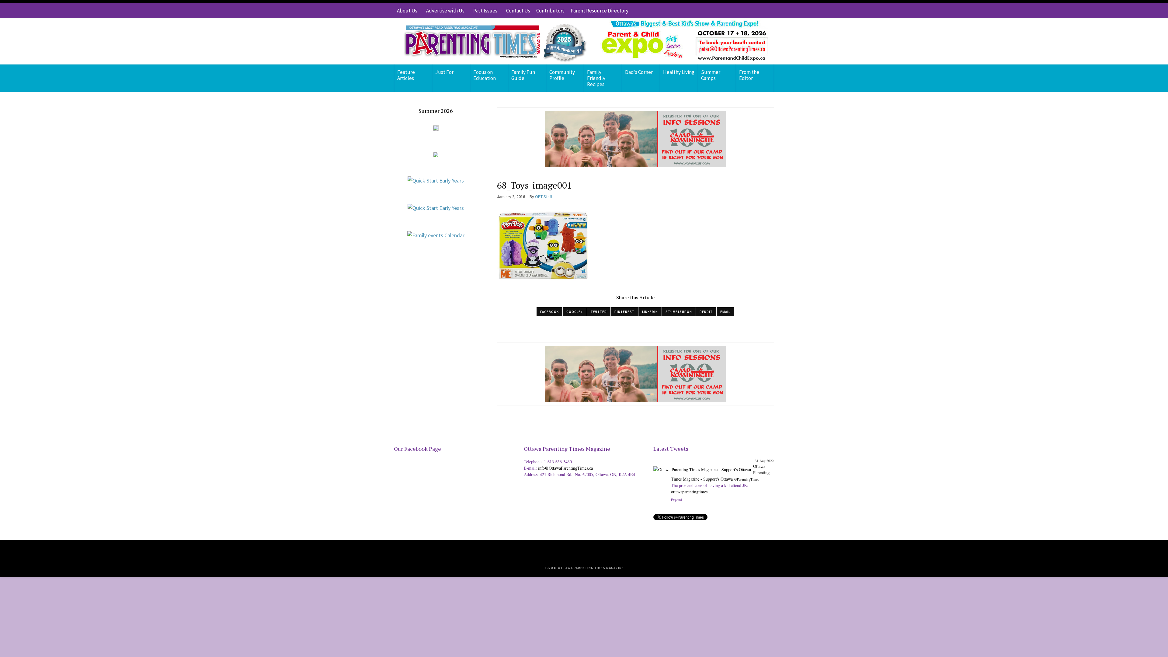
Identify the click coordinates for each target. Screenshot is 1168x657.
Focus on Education (484, 75)
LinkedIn (650, 312)
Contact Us (518, 10)
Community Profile (562, 75)
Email (725, 312)
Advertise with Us (445, 10)
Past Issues (485, 10)
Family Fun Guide (523, 75)
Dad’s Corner (639, 72)
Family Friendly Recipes (596, 78)
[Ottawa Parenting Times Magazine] (491, 41)
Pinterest (624, 312)
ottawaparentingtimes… (691, 492)
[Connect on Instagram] (760, 10)
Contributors (550, 10)
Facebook (549, 312)
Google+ (574, 312)
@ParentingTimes (746, 479)
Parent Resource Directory (599, 10)
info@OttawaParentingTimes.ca (565, 468)
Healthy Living (678, 72)
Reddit (706, 312)
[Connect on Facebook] (751, 10)
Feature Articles (406, 75)
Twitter (599, 312)
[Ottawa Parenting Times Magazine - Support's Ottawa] (702, 465)
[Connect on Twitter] (742, 10)
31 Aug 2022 (764, 460)
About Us (407, 10)
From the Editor (749, 75)
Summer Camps (710, 75)
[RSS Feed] (733, 10)
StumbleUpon (679, 312)
